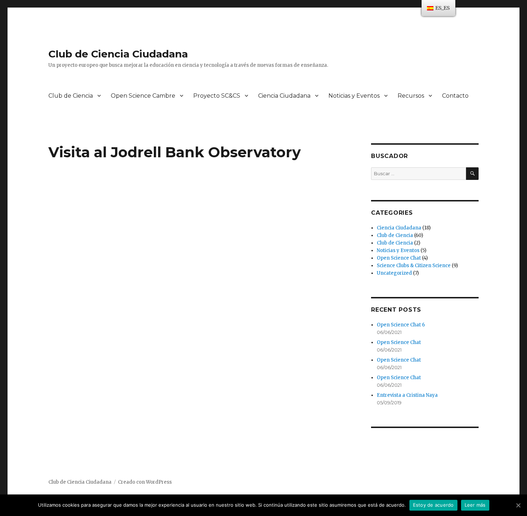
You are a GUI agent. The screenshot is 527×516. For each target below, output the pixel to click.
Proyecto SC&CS (216, 95)
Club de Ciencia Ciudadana (118, 54)
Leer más (475, 505)
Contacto (455, 95)
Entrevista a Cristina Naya (407, 395)
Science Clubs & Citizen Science (414, 265)
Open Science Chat (399, 258)
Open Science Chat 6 (401, 325)
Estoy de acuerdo (433, 505)
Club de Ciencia (70, 95)
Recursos (411, 95)
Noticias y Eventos (354, 95)
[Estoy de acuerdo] (518, 505)
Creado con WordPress (145, 482)
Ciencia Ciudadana (284, 95)
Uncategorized (394, 273)
